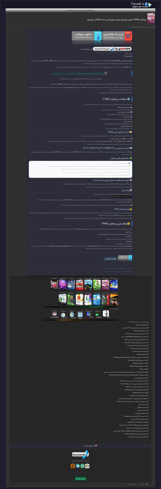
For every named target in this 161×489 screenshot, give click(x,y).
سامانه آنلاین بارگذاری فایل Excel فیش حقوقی (136, 428)
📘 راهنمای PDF (128, 56)
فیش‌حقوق (98, 314)
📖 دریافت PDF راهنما (110, 259)
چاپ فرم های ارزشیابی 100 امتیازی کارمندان (137, 345)
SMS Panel (55, 314)
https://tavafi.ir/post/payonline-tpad (60, 246)
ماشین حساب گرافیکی (142, 407)
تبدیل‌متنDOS (89, 313)
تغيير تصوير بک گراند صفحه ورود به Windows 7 (136, 387)
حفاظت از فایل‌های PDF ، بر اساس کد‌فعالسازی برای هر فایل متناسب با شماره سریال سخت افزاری (125, 372)
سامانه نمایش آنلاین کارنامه (141, 413)
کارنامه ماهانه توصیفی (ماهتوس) (139, 351)
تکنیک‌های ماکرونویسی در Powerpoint (138, 395)
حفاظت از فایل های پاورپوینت (140, 378)
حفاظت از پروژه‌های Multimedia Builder (138, 366)
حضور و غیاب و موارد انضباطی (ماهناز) (138, 348)
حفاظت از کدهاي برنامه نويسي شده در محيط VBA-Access (134, 384)
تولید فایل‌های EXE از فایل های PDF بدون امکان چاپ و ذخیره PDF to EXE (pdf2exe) (128, 375)
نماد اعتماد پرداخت (132, 484)
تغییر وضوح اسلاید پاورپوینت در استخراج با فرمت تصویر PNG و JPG (132, 401)
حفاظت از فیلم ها (143, 369)
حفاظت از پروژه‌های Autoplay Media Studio (137, 360)
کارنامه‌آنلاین (72, 314)
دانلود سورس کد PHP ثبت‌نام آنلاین (139, 419)
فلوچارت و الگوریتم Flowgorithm (139, 392)
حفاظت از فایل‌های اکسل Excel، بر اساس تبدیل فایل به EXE (133, 381)
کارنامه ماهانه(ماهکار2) (142, 354)
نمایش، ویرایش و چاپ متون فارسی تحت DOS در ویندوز (134, 328)
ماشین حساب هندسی (142, 410)
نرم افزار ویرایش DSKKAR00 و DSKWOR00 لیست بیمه (134, 336)
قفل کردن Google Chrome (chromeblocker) (137, 422)
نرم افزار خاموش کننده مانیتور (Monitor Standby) (136, 434)
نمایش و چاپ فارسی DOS (141, 325)
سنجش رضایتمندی (80, 478)
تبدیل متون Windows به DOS (140, 331)
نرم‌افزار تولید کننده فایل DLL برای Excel (137, 437)
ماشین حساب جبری (143, 404)
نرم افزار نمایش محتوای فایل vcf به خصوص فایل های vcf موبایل (133, 398)
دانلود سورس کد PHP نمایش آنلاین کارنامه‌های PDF (135, 416)
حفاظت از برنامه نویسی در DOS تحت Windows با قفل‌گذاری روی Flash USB (130, 357)
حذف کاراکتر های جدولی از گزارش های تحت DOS (136, 339)
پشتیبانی (141, 484)
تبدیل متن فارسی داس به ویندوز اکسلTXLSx (136, 333)
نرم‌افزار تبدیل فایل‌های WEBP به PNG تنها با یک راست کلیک (133, 425)
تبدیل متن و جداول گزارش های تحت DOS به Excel (135, 342)
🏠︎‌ (146, 484)
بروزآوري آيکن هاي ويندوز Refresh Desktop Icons (136, 389)
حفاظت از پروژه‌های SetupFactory (139, 363)
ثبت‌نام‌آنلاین (64, 314)
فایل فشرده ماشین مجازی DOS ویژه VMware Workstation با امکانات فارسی (130, 431)
